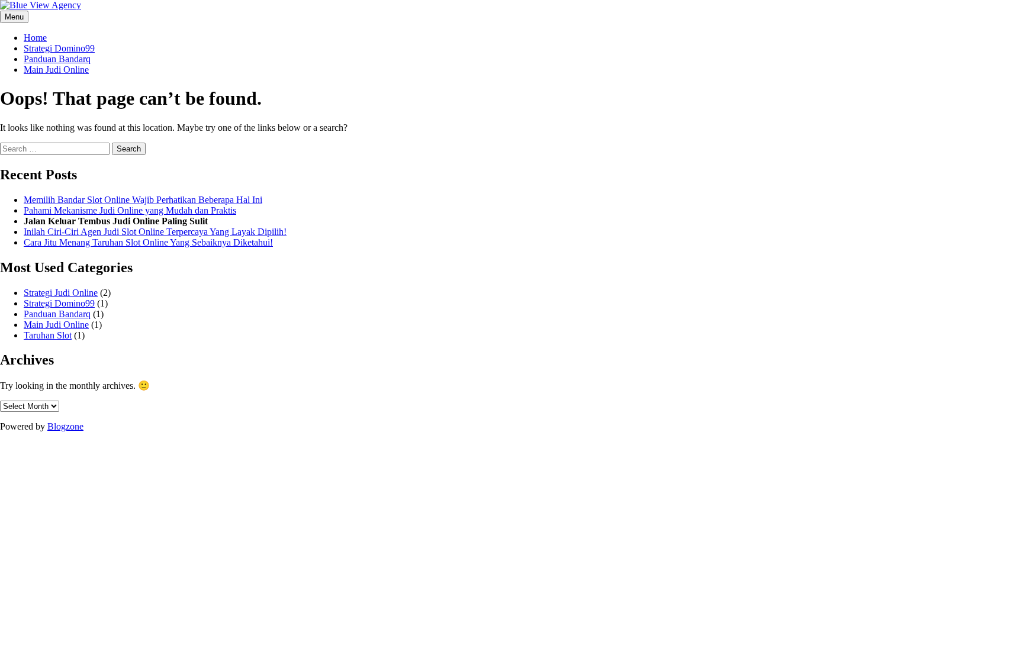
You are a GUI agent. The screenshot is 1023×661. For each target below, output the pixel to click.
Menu (14, 16)
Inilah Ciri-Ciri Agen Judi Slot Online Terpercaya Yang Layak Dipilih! (155, 232)
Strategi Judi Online (61, 293)
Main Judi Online (56, 70)
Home (35, 38)
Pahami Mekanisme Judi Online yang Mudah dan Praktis (130, 210)
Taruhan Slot (48, 335)
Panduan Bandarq (57, 59)
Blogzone (65, 426)
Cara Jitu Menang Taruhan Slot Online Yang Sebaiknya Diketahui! (148, 242)
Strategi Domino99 (59, 48)
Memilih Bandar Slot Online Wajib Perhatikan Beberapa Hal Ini (143, 200)
